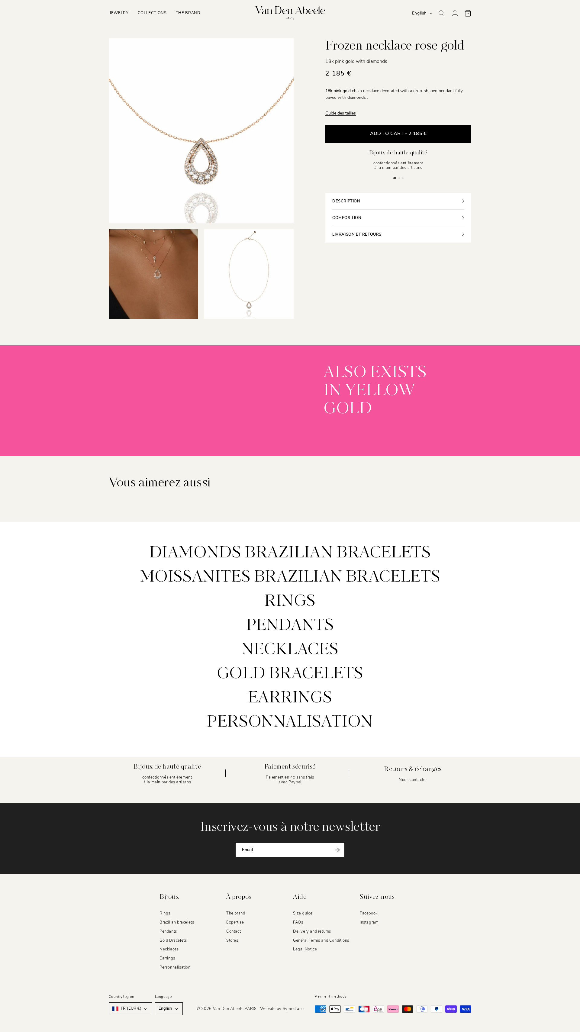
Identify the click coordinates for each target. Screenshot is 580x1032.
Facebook (369, 913)
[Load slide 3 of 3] (402, 177)
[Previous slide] (202, 405)
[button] (119, 13)
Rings (290, 601)
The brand (235, 913)
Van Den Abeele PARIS (235, 1008)
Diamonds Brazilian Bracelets (290, 553)
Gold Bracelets (173, 940)
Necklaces (290, 649)
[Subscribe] (337, 850)
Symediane (293, 1008)
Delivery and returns (312, 931)
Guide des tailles (340, 113)
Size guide (303, 913)
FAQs (298, 922)
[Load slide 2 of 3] (399, 177)
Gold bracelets (290, 674)
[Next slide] (236, 405)
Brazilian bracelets (177, 922)
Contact (233, 931)
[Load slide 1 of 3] (394, 177)
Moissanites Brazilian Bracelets (290, 577)
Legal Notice (305, 949)
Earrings (290, 698)
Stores (232, 940)
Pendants (290, 625)
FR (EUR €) (131, 1008)
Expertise (235, 922)
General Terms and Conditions (321, 940)
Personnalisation (290, 722)
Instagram (369, 922)
